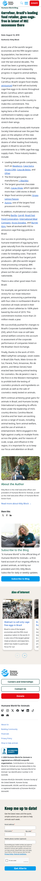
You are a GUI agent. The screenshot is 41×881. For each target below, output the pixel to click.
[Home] (9, 673)
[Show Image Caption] (38, 545)
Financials (5, 734)
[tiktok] (33, 710)
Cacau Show (17, 188)
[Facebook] (17, 710)
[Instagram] (7, 710)
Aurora (8, 202)
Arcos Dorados (19, 222)
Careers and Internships (20, 681)
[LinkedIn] (27, 710)
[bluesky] (22, 710)
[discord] (7, 715)
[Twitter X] (12, 710)
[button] (24, 655)
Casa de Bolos (24, 169)
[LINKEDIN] (10, 515)
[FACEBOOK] (7, 515)
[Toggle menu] (26, 3)
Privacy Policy (6, 738)
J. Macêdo (23, 180)
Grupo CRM (10, 169)
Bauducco (17, 165)
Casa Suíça (28, 165)
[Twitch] (2, 710)
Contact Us (20, 688)
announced (6, 85)
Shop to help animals (9, 743)
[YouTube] (2, 715)
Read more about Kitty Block (15, 503)
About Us (5, 724)
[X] (3, 515)
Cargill (21, 215)
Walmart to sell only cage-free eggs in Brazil (17, 624)
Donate (34, 3)
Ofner (7, 173)
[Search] (22, 3)
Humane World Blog (9, 8)
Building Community (9, 729)
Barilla (14, 215)
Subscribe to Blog (20, 578)
